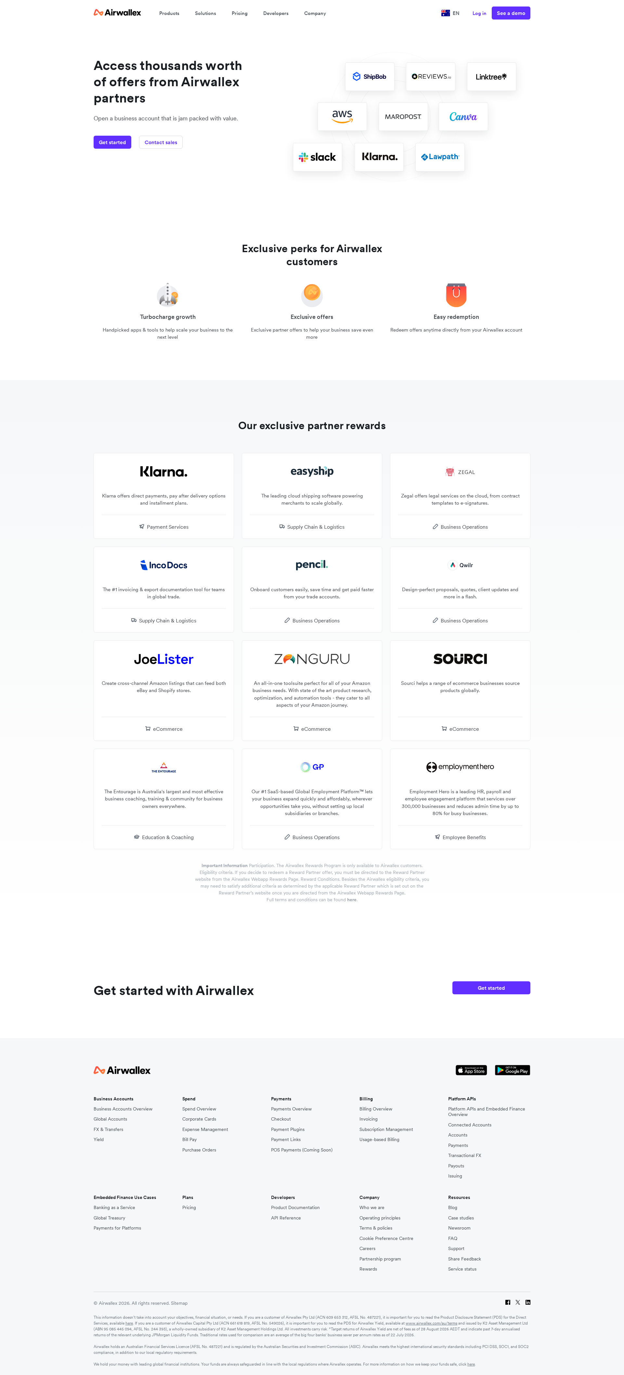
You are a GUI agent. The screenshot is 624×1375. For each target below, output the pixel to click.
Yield (99, 1139)
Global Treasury (109, 1218)
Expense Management (205, 1129)
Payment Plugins (288, 1129)
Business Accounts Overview (123, 1109)
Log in (480, 13)
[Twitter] (517, 1303)
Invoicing (368, 1119)
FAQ (452, 1238)
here (352, 900)
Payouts (456, 1166)
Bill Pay (189, 1139)
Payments (458, 1145)
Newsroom (459, 1228)
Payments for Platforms (117, 1228)
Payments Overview (291, 1109)
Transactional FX (464, 1155)
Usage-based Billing (379, 1139)
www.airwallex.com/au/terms (431, 1323)
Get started (112, 142)
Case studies (461, 1218)
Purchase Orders (199, 1150)
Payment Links (286, 1139)
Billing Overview (375, 1109)
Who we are (371, 1207)
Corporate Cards (199, 1119)
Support (456, 1248)
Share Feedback (464, 1259)
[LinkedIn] (528, 1303)
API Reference (286, 1218)
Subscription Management (386, 1129)
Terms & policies (375, 1228)
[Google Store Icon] (512, 1071)
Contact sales (161, 142)
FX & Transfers (108, 1129)
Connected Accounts (469, 1125)
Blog (452, 1207)
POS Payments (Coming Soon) (301, 1150)
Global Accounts (110, 1119)
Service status (462, 1269)
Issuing (455, 1176)
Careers (367, 1248)
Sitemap (179, 1303)
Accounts (457, 1135)
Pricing (240, 13)
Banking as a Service (114, 1207)
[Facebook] (507, 1303)
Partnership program (380, 1259)
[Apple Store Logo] (471, 1071)
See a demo (511, 13)
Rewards (368, 1269)
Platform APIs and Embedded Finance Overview (486, 1112)
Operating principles (379, 1218)
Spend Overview (199, 1109)
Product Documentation (295, 1207)
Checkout (281, 1119)
